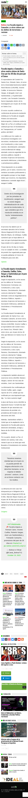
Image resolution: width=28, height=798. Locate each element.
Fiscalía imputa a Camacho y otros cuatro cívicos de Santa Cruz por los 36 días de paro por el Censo (13, 57)
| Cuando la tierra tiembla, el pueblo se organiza (17, 771)
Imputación (16, 573)
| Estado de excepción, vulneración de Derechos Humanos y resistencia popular (18, 764)
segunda (21, 573)
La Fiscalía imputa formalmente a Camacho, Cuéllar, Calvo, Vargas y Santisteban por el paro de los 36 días (14, 62)
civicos (11, 573)
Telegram (7, 678)
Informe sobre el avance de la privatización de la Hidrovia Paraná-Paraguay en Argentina (12, 741)
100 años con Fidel (12, 757)
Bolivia (3, 21)
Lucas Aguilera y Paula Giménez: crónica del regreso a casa (14, 664)
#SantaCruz (17, 543)
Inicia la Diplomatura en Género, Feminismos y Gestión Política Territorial (11, 715)
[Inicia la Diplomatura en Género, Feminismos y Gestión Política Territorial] (14, 703)
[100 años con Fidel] (4, 758)
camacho (6, 573)
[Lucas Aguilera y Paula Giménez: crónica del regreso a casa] (14, 653)
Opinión (4, 262)
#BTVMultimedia (14, 524)
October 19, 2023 (14, 555)
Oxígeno (4, 511)
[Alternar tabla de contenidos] (23, 53)
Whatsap (7, 673)
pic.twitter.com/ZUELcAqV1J (15, 546)
